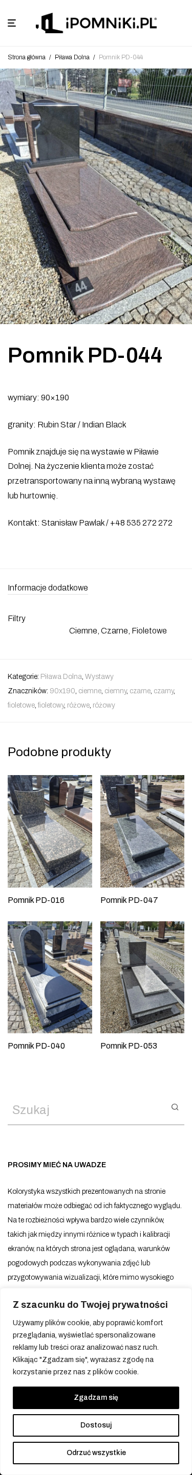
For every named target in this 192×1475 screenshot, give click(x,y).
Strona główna (27, 57)
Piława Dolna (72, 57)
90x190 (62, 691)
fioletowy (51, 705)
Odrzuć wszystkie (96, 1453)
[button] (175, 1106)
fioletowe (21, 705)
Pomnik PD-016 (36, 900)
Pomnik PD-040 (36, 1045)
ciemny (115, 691)
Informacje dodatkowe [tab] (48, 587)
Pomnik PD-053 (128, 1045)
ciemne (89, 691)
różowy (104, 705)
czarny (164, 691)
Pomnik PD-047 (129, 900)
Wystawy (99, 676)
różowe (78, 705)
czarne (140, 691)
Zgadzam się (96, 1397)
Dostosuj (96, 1425)
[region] (96, 1381)
